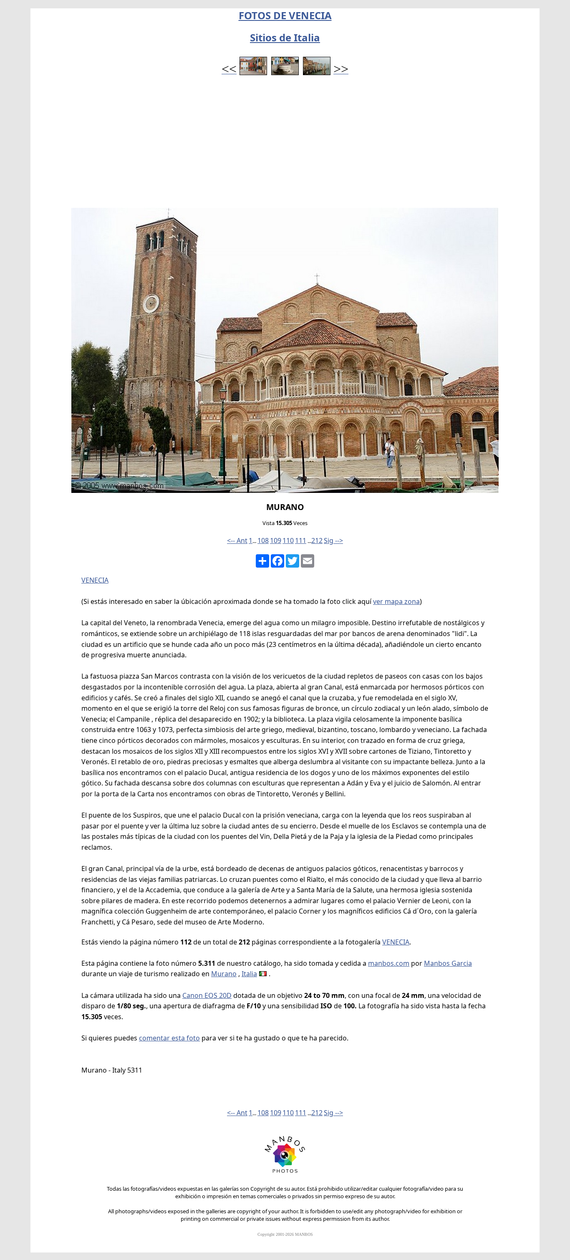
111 (300, 540)
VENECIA (94, 580)
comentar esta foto (169, 1038)
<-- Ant (237, 540)
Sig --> (333, 540)
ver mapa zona (396, 601)
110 (288, 540)
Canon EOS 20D (207, 995)
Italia (249, 973)
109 (275, 540)
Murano (224, 973)
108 (263, 540)
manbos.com (388, 963)
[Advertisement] (285, 145)
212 (317, 540)
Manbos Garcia (448, 963)
